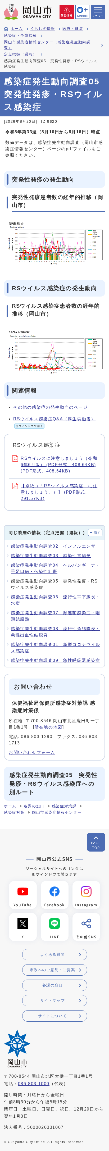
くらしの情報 (42, 29)
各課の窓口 (34, 806)
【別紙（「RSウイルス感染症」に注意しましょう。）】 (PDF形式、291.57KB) (59, 492)
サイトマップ (52, 1000)
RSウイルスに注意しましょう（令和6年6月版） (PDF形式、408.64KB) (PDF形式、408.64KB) (59, 464)
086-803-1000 (33, 1083)
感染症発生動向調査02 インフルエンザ (53, 546)
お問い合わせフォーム (32, 752)
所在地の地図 (48, 727)
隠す (97, 532)
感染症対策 (14, 813)
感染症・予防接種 (20, 36)
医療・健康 (72, 29)
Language (82, 16)
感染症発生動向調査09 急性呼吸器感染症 (55, 660)
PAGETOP (96, 845)
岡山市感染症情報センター (56, 813)
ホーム (17, 29)
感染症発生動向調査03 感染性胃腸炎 (51, 555)
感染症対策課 (64, 806)
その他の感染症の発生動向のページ (50, 407)
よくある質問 (52, 954)
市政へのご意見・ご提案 (52, 970)
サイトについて (52, 1016)
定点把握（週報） (20, 54)
